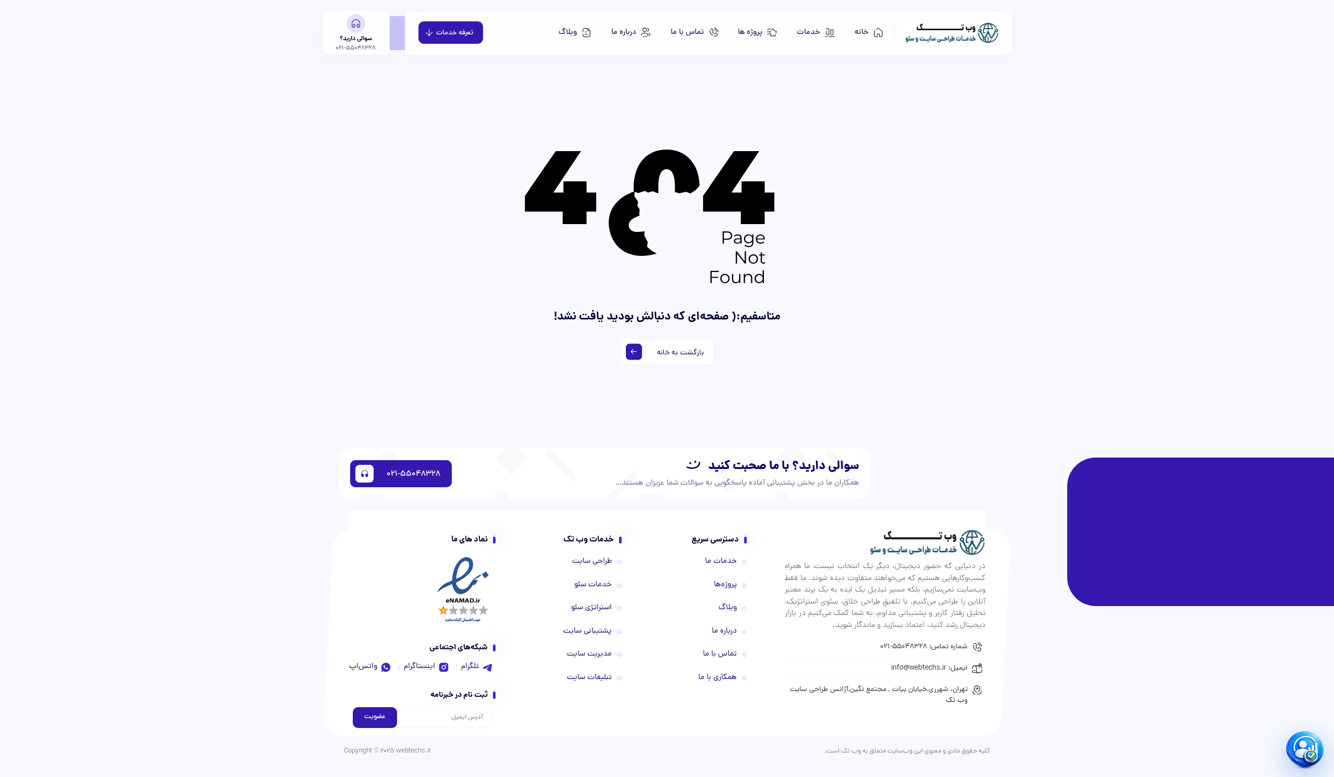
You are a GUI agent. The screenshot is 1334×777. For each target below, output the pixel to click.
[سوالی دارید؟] (356, 23)
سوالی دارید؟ (356, 39)
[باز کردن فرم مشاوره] (1306, 749)
